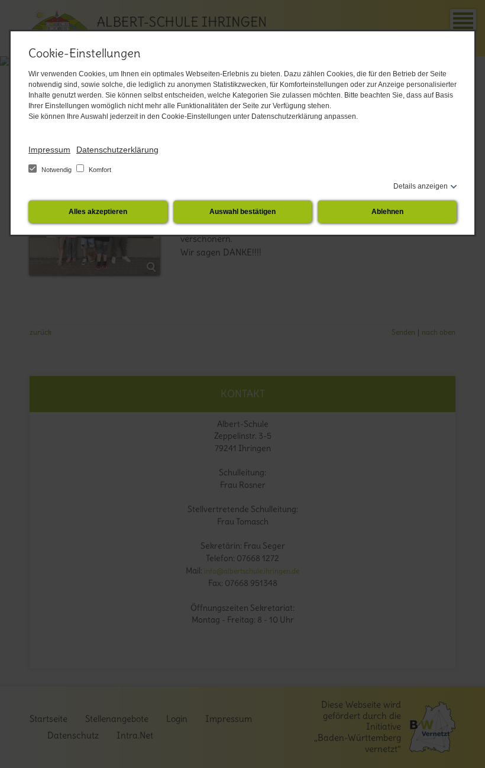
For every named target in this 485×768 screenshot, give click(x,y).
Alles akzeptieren (98, 212)
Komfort (99, 169)
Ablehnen (387, 212)
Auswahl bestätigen (242, 212)
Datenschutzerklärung (117, 149)
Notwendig (56, 169)
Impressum (49, 149)
